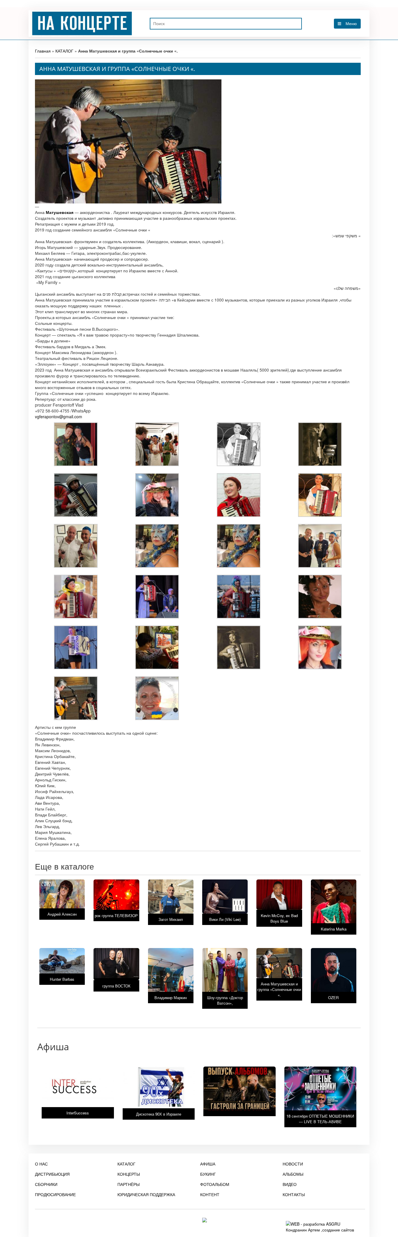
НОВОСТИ (293, 1164)
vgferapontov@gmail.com (58, 416)
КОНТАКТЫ (294, 1194)
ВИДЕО (290, 1184)
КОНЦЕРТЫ (128, 1174)
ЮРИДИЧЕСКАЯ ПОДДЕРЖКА (146, 1194)
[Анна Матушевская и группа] (76, 444)
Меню (351, 23)
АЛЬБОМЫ (293, 1174)
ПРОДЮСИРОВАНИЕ (55, 1194)
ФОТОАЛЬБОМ (214, 1184)
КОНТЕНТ (209, 1194)
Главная (43, 51)
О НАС (41, 1164)
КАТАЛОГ (64, 51)
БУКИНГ (208, 1174)
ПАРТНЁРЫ (128, 1184)
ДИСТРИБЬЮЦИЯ (52, 1174)
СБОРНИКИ (46, 1184)
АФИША (207, 1164)
